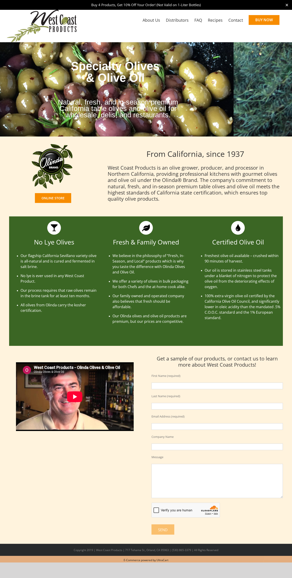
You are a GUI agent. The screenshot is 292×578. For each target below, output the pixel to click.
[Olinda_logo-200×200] (53, 145)
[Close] (287, 5)
